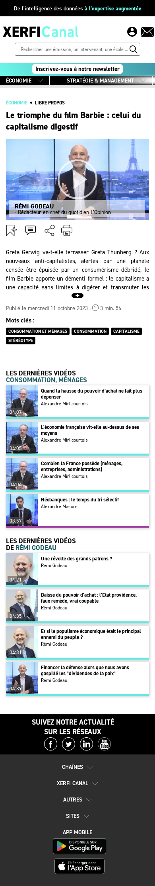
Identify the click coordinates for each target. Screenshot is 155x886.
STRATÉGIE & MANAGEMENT (100, 80)
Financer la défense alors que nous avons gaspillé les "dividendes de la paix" (85, 670)
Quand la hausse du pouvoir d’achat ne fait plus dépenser (91, 394)
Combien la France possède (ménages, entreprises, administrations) (81, 466)
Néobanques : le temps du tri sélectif (80, 500)
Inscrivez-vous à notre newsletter (77, 69)
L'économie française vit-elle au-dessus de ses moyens (90, 430)
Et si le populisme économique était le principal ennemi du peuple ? (91, 634)
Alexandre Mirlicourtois (64, 404)
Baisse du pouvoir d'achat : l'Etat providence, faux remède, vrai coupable (89, 598)
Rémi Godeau (54, 565)
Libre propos (50, 103)
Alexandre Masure (59, 506)
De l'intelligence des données (77, 8)
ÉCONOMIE (18, 80)
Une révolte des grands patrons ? (76, 559)
